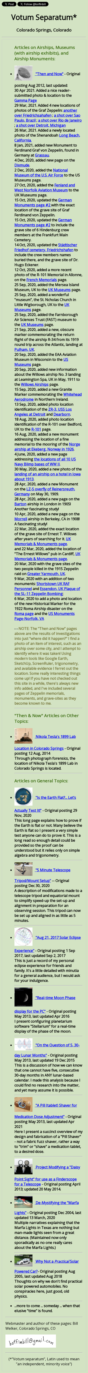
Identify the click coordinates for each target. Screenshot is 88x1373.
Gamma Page (25, 100)
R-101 (36, 429)
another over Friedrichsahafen (45, 113)
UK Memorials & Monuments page (42, 541)
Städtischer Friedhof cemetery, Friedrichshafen (45, 247)
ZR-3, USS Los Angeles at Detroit (43, 412)
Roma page (24, 613)
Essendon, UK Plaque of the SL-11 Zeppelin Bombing (47, 591)
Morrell (20, 518)
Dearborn (61, 414)
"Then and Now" (49, 73)
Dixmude (21, 165)
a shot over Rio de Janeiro (60, 120)
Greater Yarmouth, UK (46, 573)
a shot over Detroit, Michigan (41, 125)
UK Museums (59, 289)
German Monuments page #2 (43, 202)
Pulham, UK (24, 349)
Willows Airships (35, 384)
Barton (20, 503)
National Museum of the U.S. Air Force (41, 173)
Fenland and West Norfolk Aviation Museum (44, 188)
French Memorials (41, 279)
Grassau (42, 155)
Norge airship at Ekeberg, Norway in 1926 (47, 447)
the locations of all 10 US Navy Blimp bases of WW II (45, 462)
